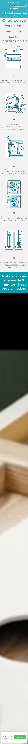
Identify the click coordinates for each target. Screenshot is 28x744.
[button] (19, 5)
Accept (20, 737)
